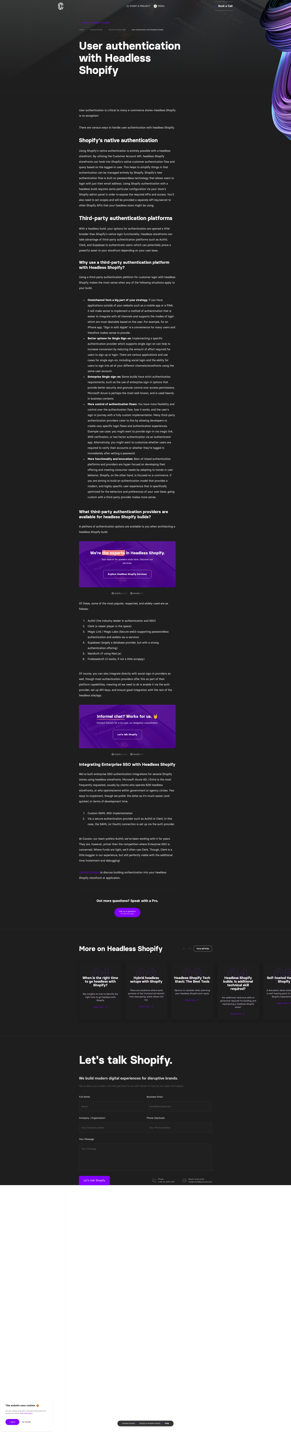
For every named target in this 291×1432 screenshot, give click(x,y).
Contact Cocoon (89, 872)
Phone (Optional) (156, 1118)
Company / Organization (92, 1118)
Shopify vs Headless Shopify (149, 1423)
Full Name (85, 1097)
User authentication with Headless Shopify (147, 30)
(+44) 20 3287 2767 (166, 1182)
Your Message (87, 1139)
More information (26, 1413)
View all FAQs (203, 948)
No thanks (26, 1422)
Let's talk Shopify (127, 734)
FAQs (167, 1423)
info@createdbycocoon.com (200, 1182)
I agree (12, 1422)
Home (81, 30)
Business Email (155, 1097)
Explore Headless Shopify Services (127, 574)
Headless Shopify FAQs (117, 30)
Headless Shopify (128, 1423)
